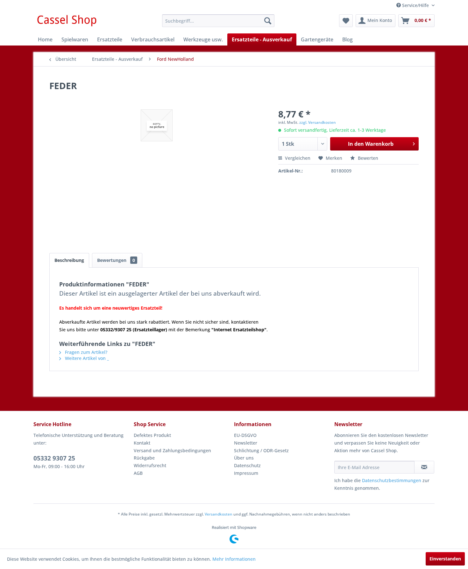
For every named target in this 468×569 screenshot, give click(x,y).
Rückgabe (144, 458)
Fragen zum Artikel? (85, 352)
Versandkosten (218, 514)
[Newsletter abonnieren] (424, 467)
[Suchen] (267, 20)
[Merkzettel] (346, 20)
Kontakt (142, 443)
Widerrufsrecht (150, 465)
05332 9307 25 (54, 458)
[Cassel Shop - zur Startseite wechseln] (66, 22)
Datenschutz (247, 465)
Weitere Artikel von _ (86, 358)
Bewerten (367, 158)
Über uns (244, 458)
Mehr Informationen (234, 559)
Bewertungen (116, 260)
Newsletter (245, 443)
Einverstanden (445, 559)
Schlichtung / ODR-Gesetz (261, 450)
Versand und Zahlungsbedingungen (172, 450)
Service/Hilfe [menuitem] (415, 5)
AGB (138, 473)
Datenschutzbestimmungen (391, 480)
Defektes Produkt (152, 435)
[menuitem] (218, 20)
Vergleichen (297, 158)
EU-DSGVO (245, 435)
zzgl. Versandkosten (317, 122)
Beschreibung (69, 260)
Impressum (246, 473)
